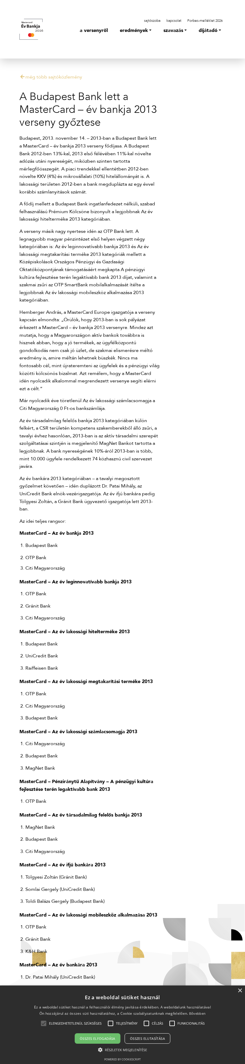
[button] (75, 1023)
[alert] (122, 1024)
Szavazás (173, 30)
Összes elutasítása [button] (147, 1038)
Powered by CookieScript (122, 1059)
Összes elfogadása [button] (97, 1038)
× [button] (240, 990)
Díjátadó (208, 30)
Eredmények (134, 30)
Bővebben (197, 1013)
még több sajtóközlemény (53, 77)
